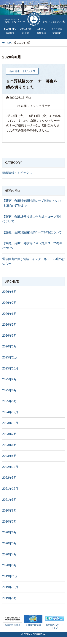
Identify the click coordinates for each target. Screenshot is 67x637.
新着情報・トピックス (17, 172)
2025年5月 (9, 401)
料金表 (25, 30)
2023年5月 (9, 455)
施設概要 (10, 30)
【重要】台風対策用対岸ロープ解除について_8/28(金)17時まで (32, 203)
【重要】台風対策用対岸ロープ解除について (32, 232)
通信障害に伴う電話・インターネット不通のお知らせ (33, 261)
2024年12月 (10, 412)
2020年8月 (9, 510)
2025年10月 (10, 368)
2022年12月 (10, 466)
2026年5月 (9, 324)
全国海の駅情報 (33, 625)
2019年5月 (9, 598)
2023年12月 (10, 423)
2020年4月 (9, 554)
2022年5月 (9, 477)
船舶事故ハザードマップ (54, 626)
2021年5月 (9, 499)
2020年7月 (9, 521)
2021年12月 (10, 488)
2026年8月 (9, 291)
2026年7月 (9, 302)
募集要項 (41, 30)
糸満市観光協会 (12, 625)
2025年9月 (9, 379)
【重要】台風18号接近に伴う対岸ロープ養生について (32, 219)
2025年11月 (10, 357)
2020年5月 (9, 543)
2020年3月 (9, 565)
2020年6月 (9, 532)
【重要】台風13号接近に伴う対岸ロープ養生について (32, 246)
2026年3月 (9, 335)
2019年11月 (10, 576)
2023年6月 (9, 445)
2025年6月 (9, 390)
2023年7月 (9, 434)
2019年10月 (10, 587)
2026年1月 (9, 346)
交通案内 (57, 30)
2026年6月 (9, 313)
